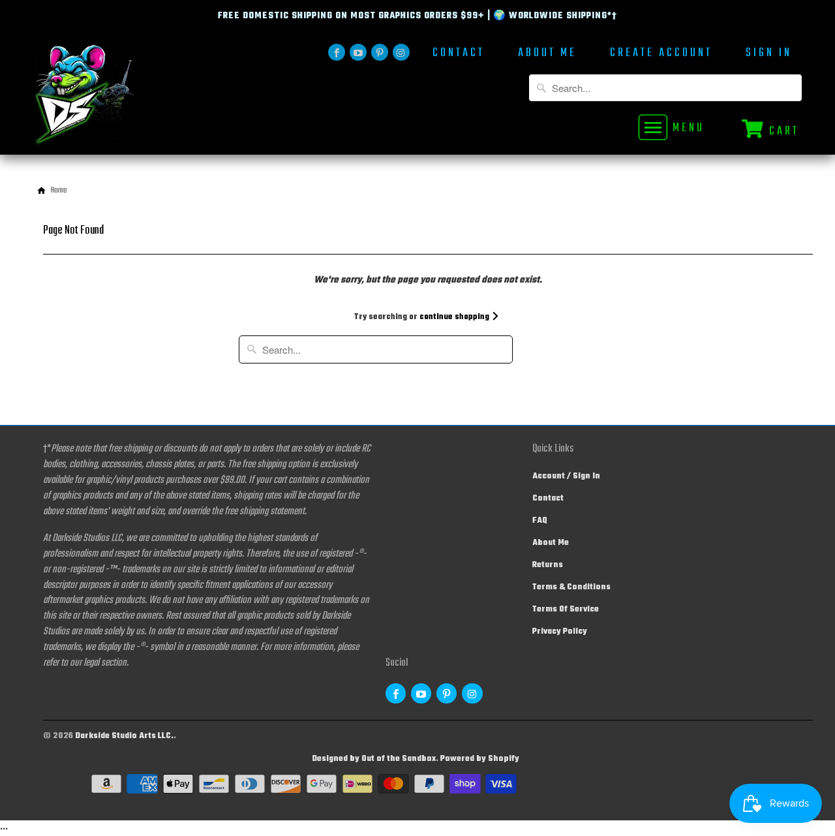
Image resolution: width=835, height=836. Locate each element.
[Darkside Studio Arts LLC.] (124, 98)
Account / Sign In (566, 476)
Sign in (769, 54)
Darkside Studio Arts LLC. (124, 736)
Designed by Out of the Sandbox (374, 759)
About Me (547, 54)
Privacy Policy (559, 631)
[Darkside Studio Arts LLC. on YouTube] (358, 52)
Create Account (661, 54)
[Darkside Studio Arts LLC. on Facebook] (336, 52)
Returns (547, 565)
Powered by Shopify (479, 759)
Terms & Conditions (571, 587)
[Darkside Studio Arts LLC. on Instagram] (401, 52)
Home (59, 190)
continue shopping (455, 317)
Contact (459, 54)
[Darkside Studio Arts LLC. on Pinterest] (379, 52)
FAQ (539, 520)
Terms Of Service (565, 609)
